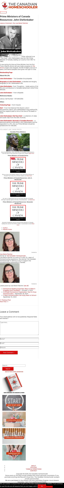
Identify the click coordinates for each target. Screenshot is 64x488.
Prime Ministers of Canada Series (18, 155)
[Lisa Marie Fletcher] (10, 251)
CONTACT (33, 471)
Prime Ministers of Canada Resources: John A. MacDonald (18, 178)
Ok (42, 486)
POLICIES (33, 467)
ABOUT (33, 466)
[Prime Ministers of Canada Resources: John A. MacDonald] (18, 196)
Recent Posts (7, 229)
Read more (31, 153)
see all (26, 285)
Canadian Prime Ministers (18, 132)
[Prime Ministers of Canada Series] (18, 172)
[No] (49, 487)
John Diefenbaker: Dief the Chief (11, 116)
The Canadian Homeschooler (16, 256)
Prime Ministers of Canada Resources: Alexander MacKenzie (18, 202)
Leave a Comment (6, 23)
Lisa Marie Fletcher (6, 254)
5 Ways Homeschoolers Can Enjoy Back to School (19, 295)
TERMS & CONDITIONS (33, 469)
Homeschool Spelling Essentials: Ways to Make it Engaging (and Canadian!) (19, 289)
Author (5, 228)
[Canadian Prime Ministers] (18, 151)
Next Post (4, 301)
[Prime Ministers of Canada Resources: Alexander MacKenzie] (18, 220)
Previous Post (5, 300)
